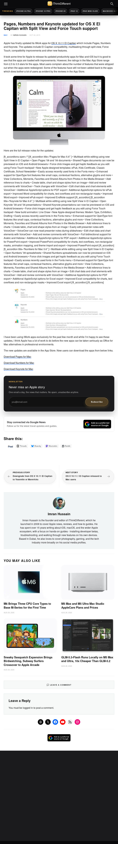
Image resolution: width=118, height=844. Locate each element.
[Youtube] (62, 722)
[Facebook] (55, 722)
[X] (48, 722)
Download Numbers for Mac (19, 363)
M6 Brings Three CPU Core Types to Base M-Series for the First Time (27, 606)
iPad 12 (74, 11)
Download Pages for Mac (17, 356)
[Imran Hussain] (59, 502)
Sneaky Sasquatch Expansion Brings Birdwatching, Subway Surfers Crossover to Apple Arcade (28, 661)
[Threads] (40, 722)
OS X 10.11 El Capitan (63, 43)
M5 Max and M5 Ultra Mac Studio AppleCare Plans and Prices (82, 606)
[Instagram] (77, 722)
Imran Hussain (19, 35)
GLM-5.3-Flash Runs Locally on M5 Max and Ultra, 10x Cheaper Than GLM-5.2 (87, 659)
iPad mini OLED (90, 11)
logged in (28, 707)
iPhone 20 (60, 11)
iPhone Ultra (23, 11)
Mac (6, 35)
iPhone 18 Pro (43, 11)
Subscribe (97, 401)
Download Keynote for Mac (18, 369)
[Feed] (70, 722)
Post (10, 446)
